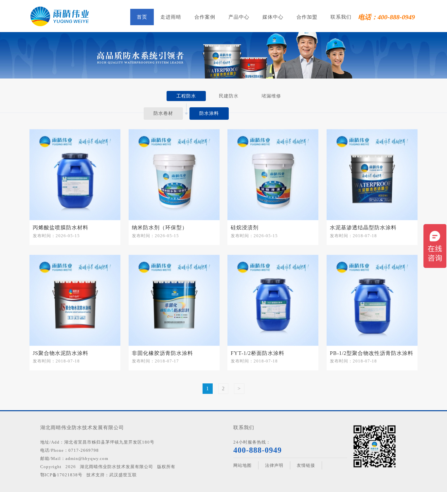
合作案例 (204, 17)
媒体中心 (272, 17)
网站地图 (242, 465)
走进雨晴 (170, 17)
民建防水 (229, 96)
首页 (142, 17)
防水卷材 (163, 113)
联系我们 (341, 17)
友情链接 (306, 465)
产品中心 (238, 17)
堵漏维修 (271, 96)
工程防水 (186, 96)
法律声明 (274, 465)
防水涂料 (209, 113)
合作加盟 (306, 17)
